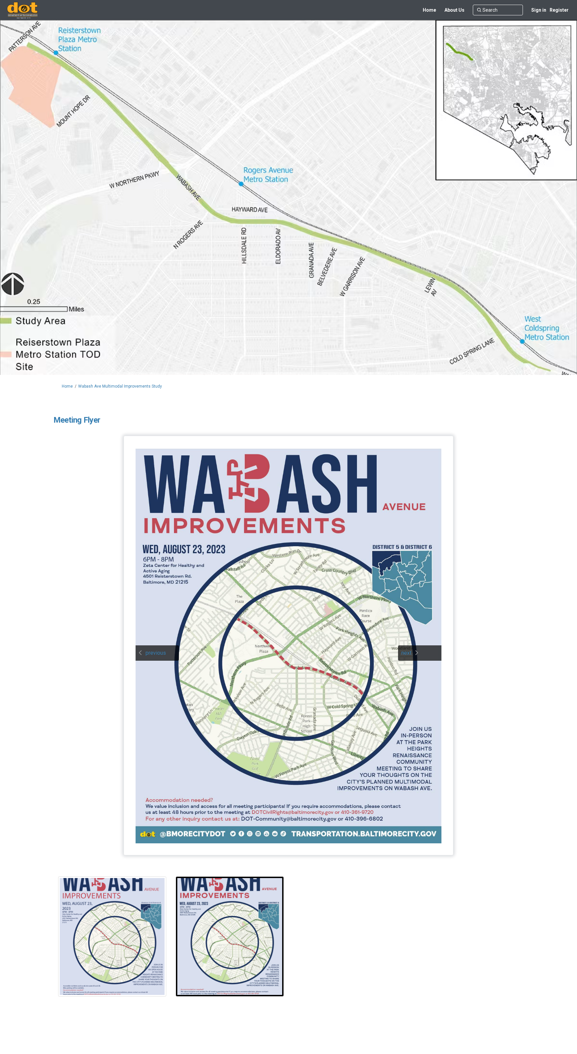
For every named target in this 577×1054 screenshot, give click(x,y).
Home (67, 386)
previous (156, 653)
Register (559, 10)
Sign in (538, 10)
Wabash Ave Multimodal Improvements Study (120, 386)
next (406, 653)
